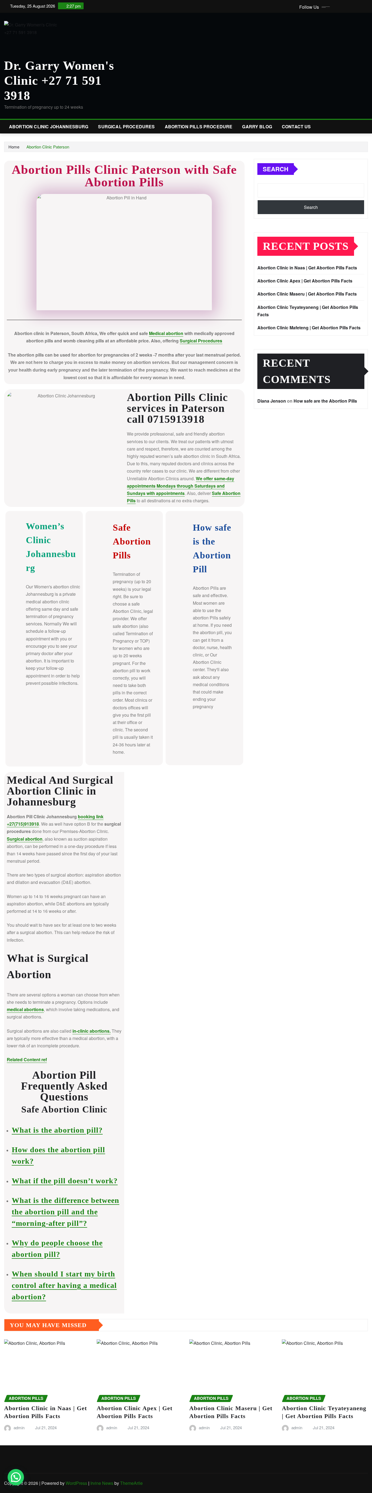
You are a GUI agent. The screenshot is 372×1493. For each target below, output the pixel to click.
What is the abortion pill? (57, 1130)
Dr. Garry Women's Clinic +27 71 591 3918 (59, 80)
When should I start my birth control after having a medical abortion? (64, 1285)
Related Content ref (27, 1059)
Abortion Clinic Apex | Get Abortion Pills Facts (304, 281)
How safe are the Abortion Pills (325, 401)
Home (13, 147)
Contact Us (296, 126)
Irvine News (101, 1483)
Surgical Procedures (126, 126)
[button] (16, 1477)
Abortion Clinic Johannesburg (48, 126)
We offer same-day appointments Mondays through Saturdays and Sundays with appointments (180, 485)
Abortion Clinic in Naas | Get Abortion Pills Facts (307, 267)
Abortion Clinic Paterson (47, 147)
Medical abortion (166, 333)
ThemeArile (131, 1483)
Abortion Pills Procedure (199, 126)
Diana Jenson (271, 401)
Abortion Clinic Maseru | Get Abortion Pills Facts (307, 294)
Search (275, 169)
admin (19, 1427)
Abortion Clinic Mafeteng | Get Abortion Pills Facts (309, 327)
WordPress (76, 1483)
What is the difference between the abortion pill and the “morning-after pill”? (65, 1211)
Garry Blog (257, 126)
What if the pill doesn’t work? (65, 1180)
